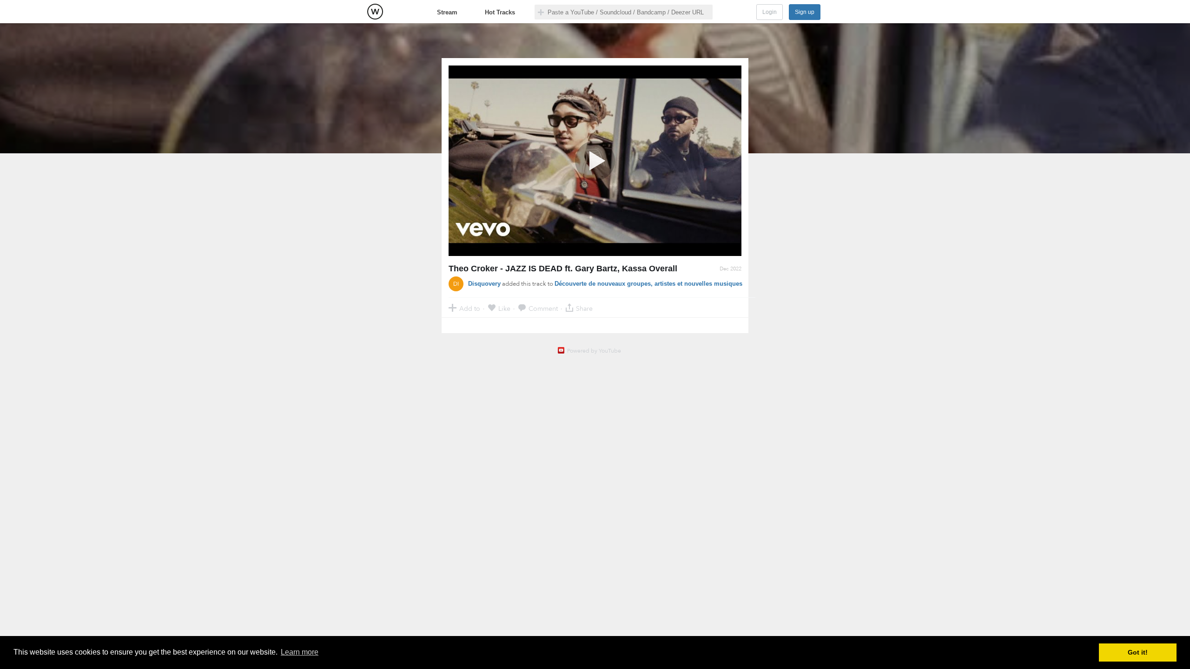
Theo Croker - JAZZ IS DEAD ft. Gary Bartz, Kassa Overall (563, 268)
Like (504, 308)
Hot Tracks (500, 12)
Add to (469, 308)
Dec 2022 (730, 268)
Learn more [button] (299, 652)
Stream (447, 12)
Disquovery (484, 283)
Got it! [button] (1138, 652)
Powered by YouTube (594, 350)
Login (769, 12)
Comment (543, 308)
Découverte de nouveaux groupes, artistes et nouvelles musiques (648, 283)
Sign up (804, 12)
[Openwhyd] (375, 12)
